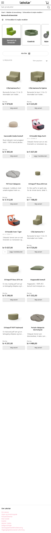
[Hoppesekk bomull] (37, 268)
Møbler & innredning (14, 12)
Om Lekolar (5, 512)
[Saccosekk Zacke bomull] (13, 124)
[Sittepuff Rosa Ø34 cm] (37, 172)
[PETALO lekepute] (13, 172)
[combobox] (25, 7)
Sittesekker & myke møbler (32, 12)
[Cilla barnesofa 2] (13, 76)
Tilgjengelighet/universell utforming (13, 530)
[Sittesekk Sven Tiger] (13, 220)
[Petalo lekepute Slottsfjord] (37, 316)
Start (3, 12)
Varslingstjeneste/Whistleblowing (12, 528)
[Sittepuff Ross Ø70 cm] (13, 268)
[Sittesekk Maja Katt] (37, 124)
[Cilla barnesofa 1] (37, 220)
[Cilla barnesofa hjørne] (37, 76)
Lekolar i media (6, 523)
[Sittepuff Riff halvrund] (13, 316)
